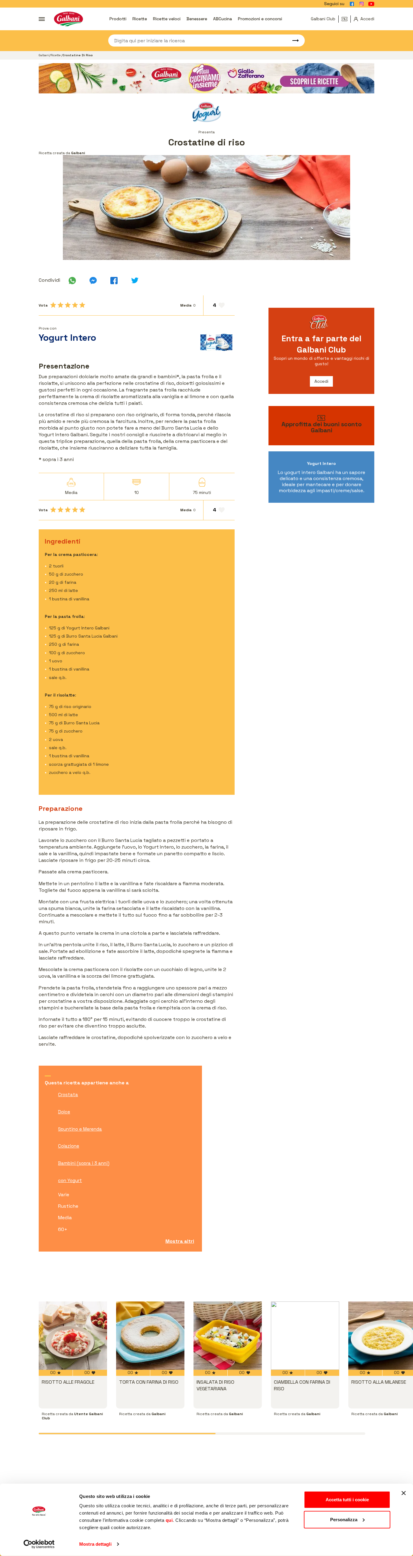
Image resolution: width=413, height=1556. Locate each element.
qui (169, 1520)
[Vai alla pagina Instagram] (361, 4)
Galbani (44, 55)
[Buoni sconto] (346, 19)
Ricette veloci (166, 18)
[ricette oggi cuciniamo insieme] (206, 78)
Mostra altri (179, 1241)
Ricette (139, 18)
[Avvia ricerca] (293, 40)
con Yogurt (70, 1180)
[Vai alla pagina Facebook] (352, 4)
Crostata (68, 1094)
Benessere (197, 18)
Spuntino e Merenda (80, 1129)
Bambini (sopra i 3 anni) (83, 1163)
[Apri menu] (41, 19)
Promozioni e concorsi (260, 18)
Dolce (64, 1112)
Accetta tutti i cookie (347, 1499)
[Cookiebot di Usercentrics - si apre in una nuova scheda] (39, 1544)
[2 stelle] (60, 305)
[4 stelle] (75, 305)
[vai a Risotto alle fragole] (73, 1335)
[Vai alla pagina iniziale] (68, 19)
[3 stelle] (67, 305)
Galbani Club (323, 18)
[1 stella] (53, 305)
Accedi (321, 381)
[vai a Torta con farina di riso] (150, 1335)
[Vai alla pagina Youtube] (371, 4)
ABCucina (222, 18)
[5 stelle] (82, 305)
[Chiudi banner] (404, 1493)
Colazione (68, 1146)
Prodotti (117, 18)
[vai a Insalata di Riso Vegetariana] (227, 1335)
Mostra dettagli (95, 1544)
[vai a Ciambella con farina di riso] (305, 1335)
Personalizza (343, 1519)
